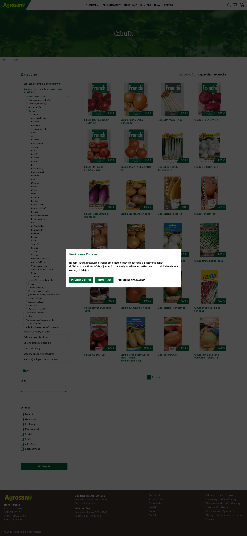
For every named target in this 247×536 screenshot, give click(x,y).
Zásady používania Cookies (132, 266)
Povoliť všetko (81, 280)
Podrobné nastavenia (131, 280)
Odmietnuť (104, 280)
